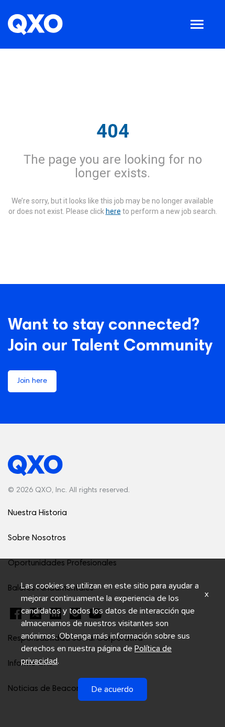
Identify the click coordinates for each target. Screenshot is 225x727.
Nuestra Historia (37, 513)
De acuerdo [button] (112, 689)
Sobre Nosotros (37, 538)
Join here (32, 381)
